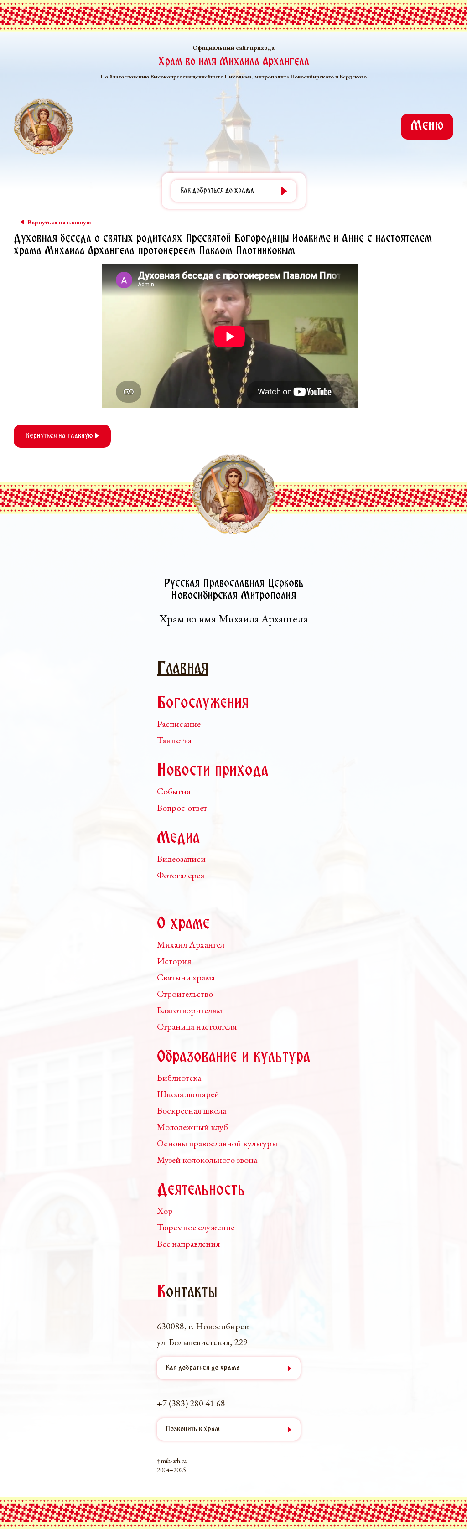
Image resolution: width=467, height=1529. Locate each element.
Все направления (188, 1243)
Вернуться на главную (60, 436)
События (174, 791)
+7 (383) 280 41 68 (191, 1403)
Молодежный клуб (192, 1127)
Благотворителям (189, 1010)
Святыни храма (186, 977)
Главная (182, 669)
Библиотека (179, 1077)
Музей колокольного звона (207, 1160)
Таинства (174, 740)
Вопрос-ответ (182, 808)
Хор (165, 1211)
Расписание (179, 724)
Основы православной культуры (217, 1143)
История (174, 961)
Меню (427, 126)
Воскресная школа (191, 1110)
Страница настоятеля (197, 1026)
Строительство (185, 994)
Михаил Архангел (190, 944)
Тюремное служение (195, 1227)
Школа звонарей (188, 1094)
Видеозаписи (181, 859)
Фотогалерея (180, 875)
